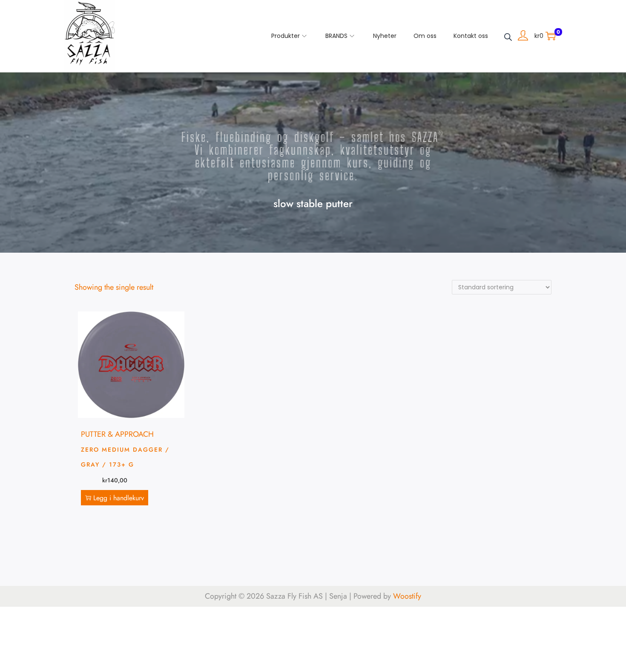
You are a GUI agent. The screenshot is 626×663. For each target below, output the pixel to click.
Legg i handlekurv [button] (118, 498)
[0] (551, 36)
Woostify (407, 596)
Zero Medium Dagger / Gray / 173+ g (125, 457)
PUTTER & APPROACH (117, 434)
